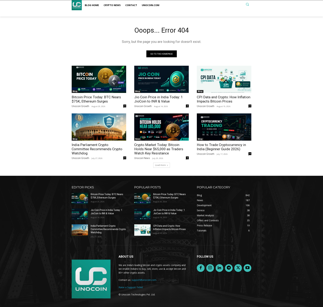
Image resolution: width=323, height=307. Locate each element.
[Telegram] (229, 268)
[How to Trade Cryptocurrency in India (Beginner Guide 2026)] (224, 127)
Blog (75, 91)
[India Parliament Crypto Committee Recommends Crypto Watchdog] (99, 127)
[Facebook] (201, 268)
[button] (247, 4)
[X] (238, 268)
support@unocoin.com (144, 279)
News (137, 139)
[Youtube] (247, 268)
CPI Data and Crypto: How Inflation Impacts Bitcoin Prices (223, 99)
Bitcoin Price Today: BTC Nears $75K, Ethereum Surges (96, 99)
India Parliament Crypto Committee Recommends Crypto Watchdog (97, 149)
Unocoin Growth (80, 106)
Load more (160, 165)
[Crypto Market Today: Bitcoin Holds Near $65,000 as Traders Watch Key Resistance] (161, 127)
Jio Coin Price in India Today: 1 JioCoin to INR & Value (158, 99)
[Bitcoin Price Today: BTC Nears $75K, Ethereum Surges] (99, 79)
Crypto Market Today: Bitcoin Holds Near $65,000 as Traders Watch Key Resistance (158, 149)
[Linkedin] (219, 268)
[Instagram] (210, 268)
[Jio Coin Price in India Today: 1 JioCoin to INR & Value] (161, 79)
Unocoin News (142, 158)
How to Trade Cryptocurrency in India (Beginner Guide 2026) (221, 147)
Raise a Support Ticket (131, 287)
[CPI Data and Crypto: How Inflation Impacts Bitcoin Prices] (224, 79)
